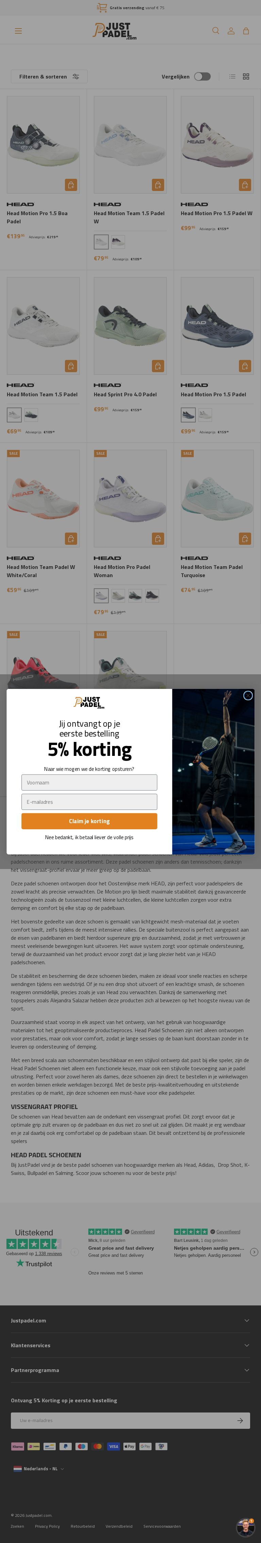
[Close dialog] (248, 695)
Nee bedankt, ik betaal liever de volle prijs (89, 837)
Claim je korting (89, 821)
